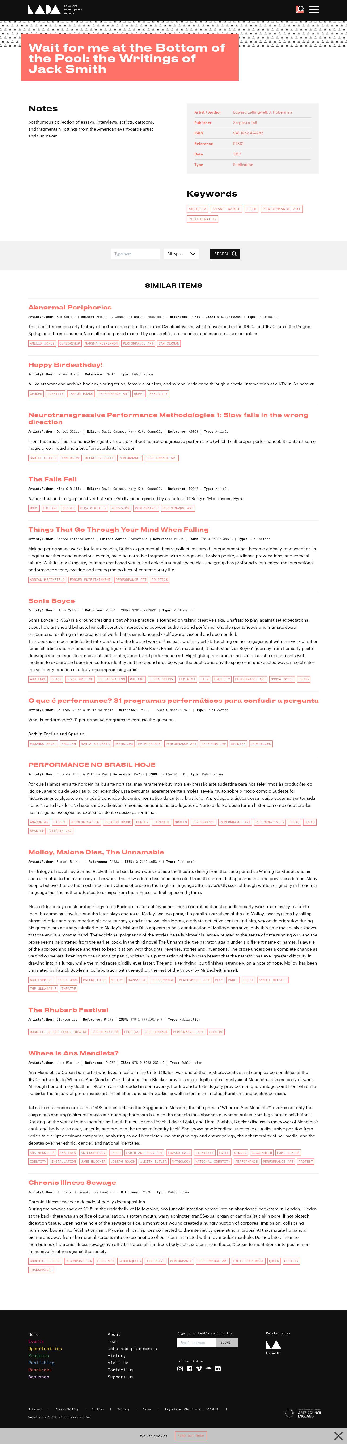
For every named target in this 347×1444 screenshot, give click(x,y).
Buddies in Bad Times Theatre (58, 1032)
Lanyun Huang (81, 394)
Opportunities (45, 1348)
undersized (260, 744)
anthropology (93, 1153)
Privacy (123, 1409)
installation (63, 1161)
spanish (238, 744)
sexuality (158, 394)
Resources (40, 1369)
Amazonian (39, 822)
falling (50, 508)
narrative (137, 980)
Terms (147, 1409)
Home (33, 1334)
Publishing (41, 1362)
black (56, 679)
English (69, 744)
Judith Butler (153, 1161)
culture (137, 679)
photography (203, 219)
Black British (80, 679)
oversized (124, 744)
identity (55, 394)
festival (132, 1032)
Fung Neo (105, 1261)
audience (38, 679)
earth (116, 1153)
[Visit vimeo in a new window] (199, 1368)
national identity (212, 1161)
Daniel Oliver (43, 458)
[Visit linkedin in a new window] (218, 1368)
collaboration (111, 679)
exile (224, 1153)
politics (160, 579)
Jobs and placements (132, 1348)
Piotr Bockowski (248, 1261)
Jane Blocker (93, 1161)
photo (294, 822)
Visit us (118, 1362)
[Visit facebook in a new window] (189, 1368)
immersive (71, 458)
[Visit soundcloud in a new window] (208, 1368)
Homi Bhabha (288, 1153)
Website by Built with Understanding (59, 1417)
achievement (41, 980)
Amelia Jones (42, 343)
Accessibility (67, 1409)
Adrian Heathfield (47, 579)
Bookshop (38, 1377)
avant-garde (226, 208)
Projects (38, 1355)
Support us (121, 1377)
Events (36, 1341)
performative (214, 744)
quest (248, 980)
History (117, 1355)
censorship (69, 343)
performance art (282, 208)
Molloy (117, 980)
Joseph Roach (123, 1161)
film (251, 208)
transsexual (41, 1270)
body (34, 508)
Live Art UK (273, 1352)
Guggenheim (262, 1153)
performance (130, 458)
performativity (270, 822)
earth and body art (144, 1153)
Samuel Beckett (273, 980)
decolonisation (85, 822)
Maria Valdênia (95, 744)
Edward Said (179, 1153)
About (114, 1334)
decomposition (79, 1261)
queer (139, 394)
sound (304, 679)
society (291, 1261)
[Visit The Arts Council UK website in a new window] (293, 1413)
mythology (181, 1161)
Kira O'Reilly (93, 508)
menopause (121, 508)
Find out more (191, 1436)
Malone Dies (94, 980)
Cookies (98, 1409)
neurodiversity (99, 458)
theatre (69, 989)
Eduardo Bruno (43, 744)
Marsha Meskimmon (101, 343)
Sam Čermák (169, 343)
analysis (67, 1153)
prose (233, 980)
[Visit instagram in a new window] (180, 1368)
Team (113, 1341)
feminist (187, 679)
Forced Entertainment (90, 579)
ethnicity (204, 1153)
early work (68, 980)
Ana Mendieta (42, 1153)
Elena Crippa (161, 679)
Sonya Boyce (282, 679)
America (198, 208)
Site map (35, 1409)
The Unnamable (43, 989)
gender (36, 394)
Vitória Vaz (60, 831)
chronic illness (45, 1261)
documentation (105, 1032)
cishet (59, 822)
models (181, 822)
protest (306, 1161)
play (219, 980)
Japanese (161, 822)
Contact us (121, 1369)
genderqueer (130, 1261)
